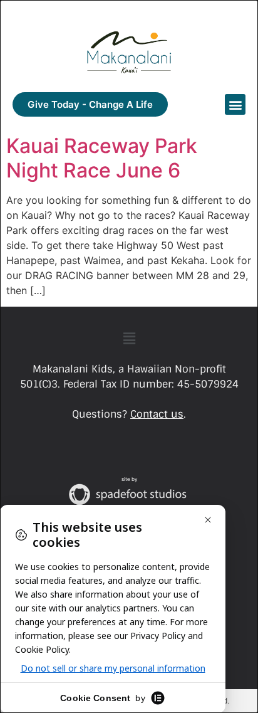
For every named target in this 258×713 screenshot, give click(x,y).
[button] (235, 104)
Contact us (156, 414)
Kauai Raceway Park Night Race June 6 (101, 158)
